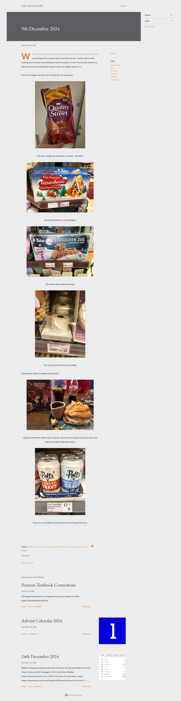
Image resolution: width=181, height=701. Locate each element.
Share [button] (112, 53)
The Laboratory (32, 5)
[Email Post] (92, 547)
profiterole (113, 77)
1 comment (32, 634)
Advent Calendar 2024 (41, 621)
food (111, 68)
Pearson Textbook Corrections (48, 585)
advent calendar (115, 65)
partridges (113, 74)
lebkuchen (113, 71)
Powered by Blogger (75, 695)
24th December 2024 (40, 656)
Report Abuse (150, 27)
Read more (86, 607)
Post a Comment (27, 563)
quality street (114, 80)
